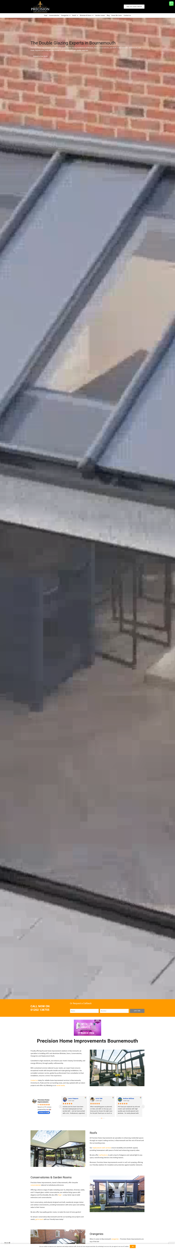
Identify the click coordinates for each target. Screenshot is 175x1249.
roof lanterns (103, 1155)
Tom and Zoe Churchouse (104, 1098)
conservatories (36, 1185)
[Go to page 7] (103, 1118)
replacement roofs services (102, 1148)
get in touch (39, 1219)
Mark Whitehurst (74, 1098)
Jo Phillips (126, 1098)
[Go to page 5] (100, 1118)
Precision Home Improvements (43, 1101)
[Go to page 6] (101, 1118)
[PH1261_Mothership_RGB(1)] (40, 6)
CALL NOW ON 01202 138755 (40, 1007)
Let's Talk (137, 1011)
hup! (59, 1195)
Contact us (34, 1080)
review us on (43, 1112)
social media (60, 1085)
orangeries (115, 1239)
